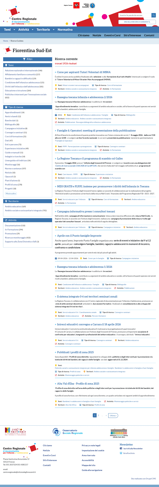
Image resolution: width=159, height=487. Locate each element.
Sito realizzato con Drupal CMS (143, 479)
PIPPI (65, 146)
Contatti (149, 35)
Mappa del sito (88, 465)
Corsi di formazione (114, 85)
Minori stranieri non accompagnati (76, 85)
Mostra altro (11, 193)
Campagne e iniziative (112, 227)
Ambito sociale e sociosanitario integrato (81, 89)
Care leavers (67, 174)
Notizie (97, 35)
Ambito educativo (72, 119)
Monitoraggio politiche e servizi (77, 375)
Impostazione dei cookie (93, 450)
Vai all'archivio (129, 453)
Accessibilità (88, 460)
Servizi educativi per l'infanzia (74, 199)
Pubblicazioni (70, 122)
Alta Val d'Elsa (70, 405)
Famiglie (105, 115)
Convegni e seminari (117, 146)
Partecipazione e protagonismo (80, 146)
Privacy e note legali (91, 445)
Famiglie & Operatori (64, 141)
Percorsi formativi (99, 316)
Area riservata (88, 455)
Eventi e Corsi (112, 35)
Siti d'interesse (132, 35)
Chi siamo (83, 35)
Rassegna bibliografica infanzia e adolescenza (93, 122)
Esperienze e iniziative (104, 174)
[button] (9, 29)
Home (5, 41)
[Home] (21, 15)
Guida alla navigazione (92, 470)
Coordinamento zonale (87, 312)
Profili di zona (75, 372)
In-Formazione (115, 89)
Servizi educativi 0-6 (70, 312)
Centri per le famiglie (96, 258)
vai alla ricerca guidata (136, 22)
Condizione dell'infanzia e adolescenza (86, 115)
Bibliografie (130, 115)
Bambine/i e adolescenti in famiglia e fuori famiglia (134, 368)
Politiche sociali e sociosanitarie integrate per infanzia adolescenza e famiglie (84, 368)
